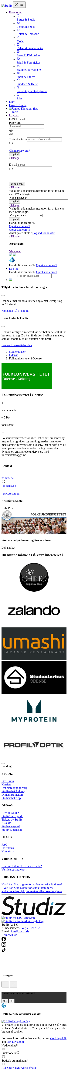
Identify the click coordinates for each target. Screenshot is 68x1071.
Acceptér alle (28, 1067)
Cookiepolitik (58, 1038)
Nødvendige (9, 1045)
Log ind (14, 268)
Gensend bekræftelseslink (17, 345)
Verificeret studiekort (14, 869)
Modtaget (7, 310)
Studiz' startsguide (12, 816)
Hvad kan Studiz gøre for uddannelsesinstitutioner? (32, 884)
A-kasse (6, 823)
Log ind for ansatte (43, 233)
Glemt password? (19, 150)
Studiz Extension (12, 829)
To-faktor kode (18, 139)
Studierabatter (17, 351)
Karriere (6, 784)
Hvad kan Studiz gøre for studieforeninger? (27, 887)
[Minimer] (5, 984)
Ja (11, 1001)
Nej (5, 1001)
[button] (14, 154)
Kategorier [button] (15, 12)
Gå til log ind (21, 310)
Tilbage (15, 158)
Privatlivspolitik (16, 1041)
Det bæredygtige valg (14, 787)
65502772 (8, 477)
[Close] (3, 295)
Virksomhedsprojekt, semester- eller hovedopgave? (32, 891)
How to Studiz (17, 105)
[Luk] (13, 984)
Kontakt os (8, 851)
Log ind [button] (14, 115)
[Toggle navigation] (19, 5)
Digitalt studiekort (12, 794)
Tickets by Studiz (12, 819)
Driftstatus (8, 848)
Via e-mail (15, 251)
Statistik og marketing (14, 1060)
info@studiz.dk (20, 931)
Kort (12, 101)
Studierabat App (11, 798)
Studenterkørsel (11, 826)
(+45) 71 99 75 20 (30, 928)
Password (15, 122)
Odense (13, 355)
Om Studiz (8, 781)
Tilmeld (13, 112)
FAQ (5, 844)
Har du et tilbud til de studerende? (22, 866)
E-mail (13, 119)
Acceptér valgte (11, 1067)
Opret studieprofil (19, 226)
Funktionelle (9, 1053)
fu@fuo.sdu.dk (10, 493)
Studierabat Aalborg (13, 791)
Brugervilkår (9, 934)
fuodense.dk (9, 485)
